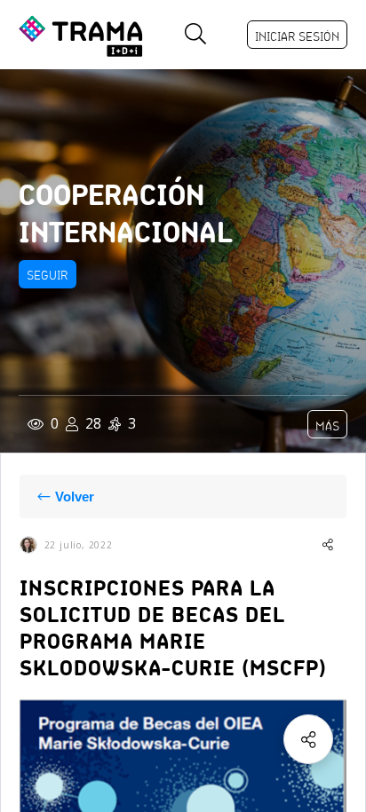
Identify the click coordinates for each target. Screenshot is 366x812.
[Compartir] (308, 739)
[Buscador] (195, 34)
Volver (74, 496)
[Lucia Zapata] (28, 545)
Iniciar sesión (297, 36)
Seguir (47, 275)
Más (327, 426)
